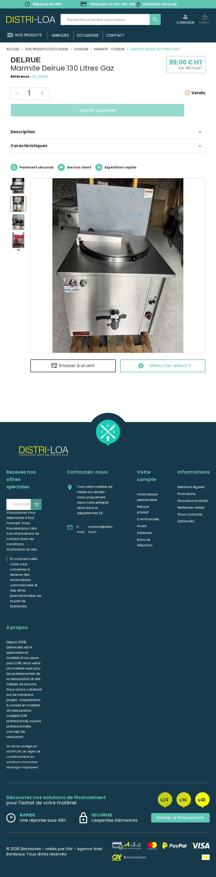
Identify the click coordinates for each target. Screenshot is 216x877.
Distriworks (186, 521)
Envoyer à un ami (76, 366)
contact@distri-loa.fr (101, 529)
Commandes (148, 519)
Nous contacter (190, 514)
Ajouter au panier (97, 110)
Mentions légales (191, 487)
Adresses (144, 533)
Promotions (187, 494)
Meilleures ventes (191, 507)
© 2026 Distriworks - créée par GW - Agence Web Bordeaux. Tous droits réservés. (54, 851)
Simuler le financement (180, 818)
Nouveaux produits (193, 500)
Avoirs (142, 526)
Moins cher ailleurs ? (170, 366)
